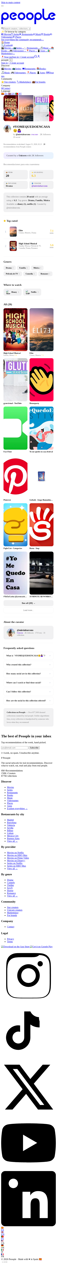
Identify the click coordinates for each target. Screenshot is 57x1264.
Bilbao (10, 830)
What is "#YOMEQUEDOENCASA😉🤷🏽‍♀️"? (28, 655)
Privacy (10, 939)
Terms (10, 941)
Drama (10, 880)
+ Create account (26, 57)
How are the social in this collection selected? (28, 700)
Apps (42, 51)
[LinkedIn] (28, 1225)
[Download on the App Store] (15, 946)
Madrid (10, 820)
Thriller (10, 885)
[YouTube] (28, 1169)
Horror (10, 890)
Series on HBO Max (16, 866)
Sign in (15, 57)
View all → (12, 841)
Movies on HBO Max (17, 855)
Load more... (28, 610)
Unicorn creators (14, 910)
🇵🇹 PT (18, 93)
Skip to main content (10, 2)
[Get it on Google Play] (41, 946)
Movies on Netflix (15, 852)
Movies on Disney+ (16, 860)
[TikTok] (28, 1058)
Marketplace (24, 82)
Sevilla (10, 828)
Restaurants (27, 34)
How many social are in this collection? (28, 673)
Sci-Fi (10, 888)
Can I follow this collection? (28, 691)
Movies (7, 34)
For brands (39, 82)
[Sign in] (38, 57)
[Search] (35, 57)
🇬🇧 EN (11, 93)
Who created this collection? (28, 664)
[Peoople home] (28, 25)
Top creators (8, 82)
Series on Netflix (15, 863)
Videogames (18, 51)
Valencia (11, 825)
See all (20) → (28, 603)
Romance (11, 893)
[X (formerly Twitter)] (28, 1114)
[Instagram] (28, 1002)
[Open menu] (2, 5)
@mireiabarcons (23, 134)
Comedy (11, 882)
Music (38, 34)
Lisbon (10, 833)
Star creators (12, 907)
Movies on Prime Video (18, 858)
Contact (5, 88)
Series (16, 34)
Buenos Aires (13, 838)
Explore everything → (17, 808)
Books (47, 34)
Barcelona (11, 822)
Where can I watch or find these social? (28, 682)
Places (18, 37)
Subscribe (34, 748)
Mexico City (13, 836)
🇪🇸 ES (4, 93)
